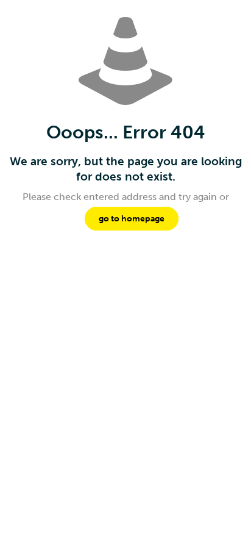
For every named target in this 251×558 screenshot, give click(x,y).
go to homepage (131, 218)
